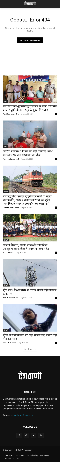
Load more (29, 349)
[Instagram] (26, 435)
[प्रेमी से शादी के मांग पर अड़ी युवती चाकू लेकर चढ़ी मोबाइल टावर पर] (30, 318)
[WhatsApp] (41, 435)
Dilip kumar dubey (11, 208)
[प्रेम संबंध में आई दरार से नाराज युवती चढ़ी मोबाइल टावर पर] (30, 273)
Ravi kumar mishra (11, 114)
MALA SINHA (8, 253)
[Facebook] (19, 435)
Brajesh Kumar (9, 343)
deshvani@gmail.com (24, 415)
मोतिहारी (6, 191)
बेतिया (5, 101)
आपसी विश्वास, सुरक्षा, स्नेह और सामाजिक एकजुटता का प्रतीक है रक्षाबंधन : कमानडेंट (26, 247)
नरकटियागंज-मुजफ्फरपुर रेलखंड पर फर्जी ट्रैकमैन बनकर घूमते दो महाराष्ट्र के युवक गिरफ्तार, (30, 108)
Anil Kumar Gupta (10, 298)
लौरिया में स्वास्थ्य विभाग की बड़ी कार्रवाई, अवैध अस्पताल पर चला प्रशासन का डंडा (27, 153)
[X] (33, 435)
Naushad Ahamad (11, 159)
